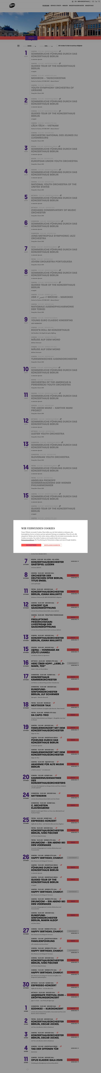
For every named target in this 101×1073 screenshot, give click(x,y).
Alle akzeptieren (31, 545)
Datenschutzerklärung (27, 540)
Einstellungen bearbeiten (52, 545)
